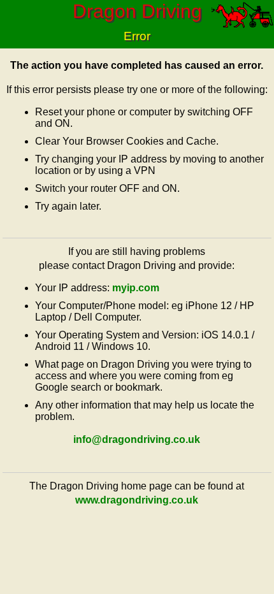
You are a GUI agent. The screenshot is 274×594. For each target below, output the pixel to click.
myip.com (135, 287)
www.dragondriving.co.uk (136, 500)
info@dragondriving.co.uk (136, 439)
